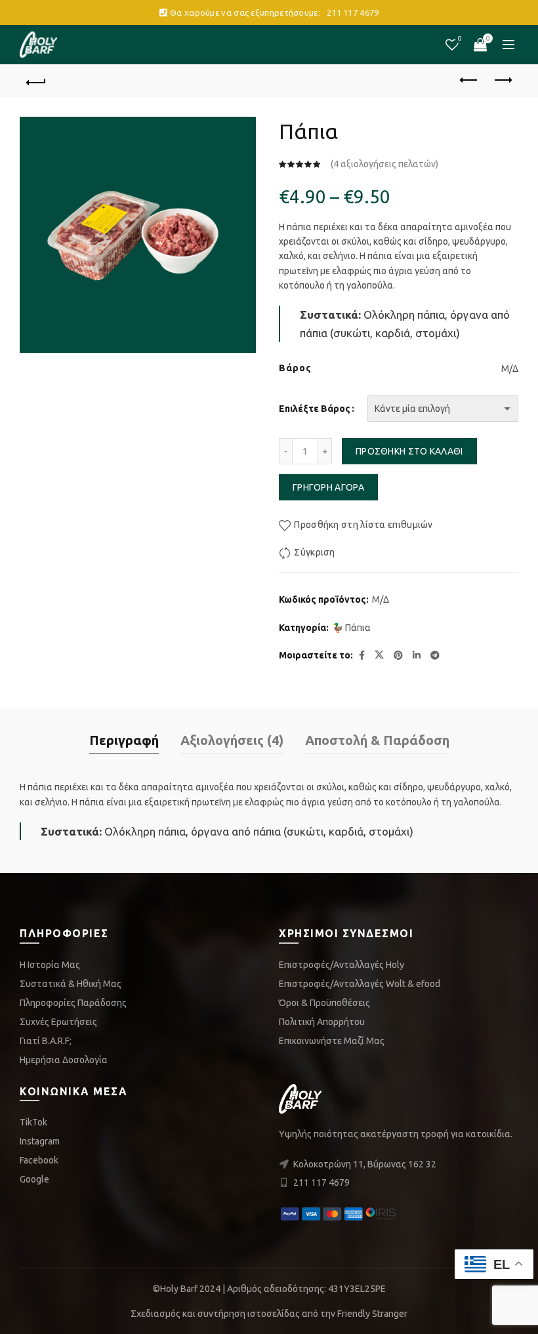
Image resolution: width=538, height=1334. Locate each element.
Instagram (40, 1141)
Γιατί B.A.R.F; (46, 1041)
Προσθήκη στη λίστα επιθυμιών (363, 524)
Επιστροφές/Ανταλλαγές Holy (341, 965)
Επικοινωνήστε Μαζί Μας (331, 1041)
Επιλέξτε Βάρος (314, 408)
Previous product (469, 81)
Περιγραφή (124, 740)
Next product (502, 81)
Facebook (39, 1160)
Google (34, 1179)
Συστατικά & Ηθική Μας (70, 984)
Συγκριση (460, 38)
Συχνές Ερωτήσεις (58, 1022)
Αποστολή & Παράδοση (377, 740)
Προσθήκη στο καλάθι (409, 451)
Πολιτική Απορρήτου (322, 1022)
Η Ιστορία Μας (50, 965)
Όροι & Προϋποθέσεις (324, 1003)
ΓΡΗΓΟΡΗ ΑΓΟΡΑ (328, 487)
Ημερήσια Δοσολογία (64, 1060)
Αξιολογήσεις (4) (231, 740)
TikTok (33, 1122)
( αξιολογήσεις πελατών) (384, 164)
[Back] (36, 81)
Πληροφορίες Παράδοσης (73, 1003)
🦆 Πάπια (351, 627)
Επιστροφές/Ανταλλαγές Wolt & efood (359, 984)
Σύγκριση (314, 552)
